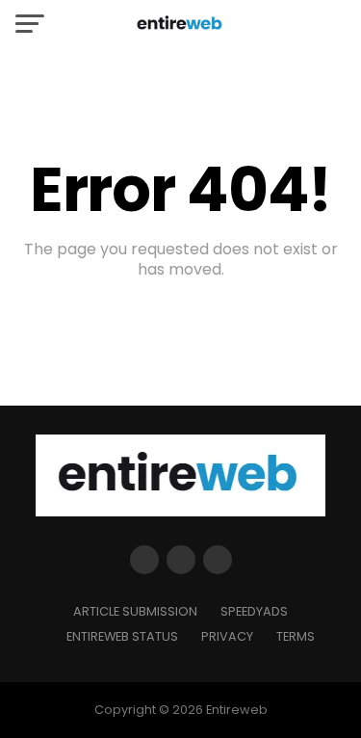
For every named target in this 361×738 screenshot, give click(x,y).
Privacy (227, 636)
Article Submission (135, 611)
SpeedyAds (254, 611)
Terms (295, 636)
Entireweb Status (122, 636)
